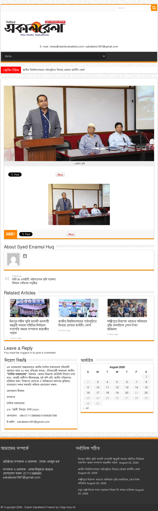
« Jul (86, 408)
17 (97, 392)
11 (107, 387)
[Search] (154, 8)
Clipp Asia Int (67, 507)
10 (97, 387)
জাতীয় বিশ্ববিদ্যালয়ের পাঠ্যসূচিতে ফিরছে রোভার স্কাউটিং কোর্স (54, 70)
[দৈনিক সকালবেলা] (79, 28)
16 (88, 392)
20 (126, 392)
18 (107, 392)
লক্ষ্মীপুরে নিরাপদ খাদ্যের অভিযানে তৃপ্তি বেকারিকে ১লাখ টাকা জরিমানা (127, 325)
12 (117, 387)
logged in (26, 352)
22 (146, 392)
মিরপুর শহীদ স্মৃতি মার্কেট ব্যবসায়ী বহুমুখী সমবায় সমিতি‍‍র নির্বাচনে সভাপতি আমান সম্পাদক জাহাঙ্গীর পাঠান (29, 327)
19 (117, 392)
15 (146, 387)
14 (136, 387)
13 (126, 387)
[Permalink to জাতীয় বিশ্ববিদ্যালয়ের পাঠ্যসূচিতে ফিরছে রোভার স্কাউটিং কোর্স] (78, 308)
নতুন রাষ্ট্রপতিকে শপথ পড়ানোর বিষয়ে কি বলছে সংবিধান (106, 490)
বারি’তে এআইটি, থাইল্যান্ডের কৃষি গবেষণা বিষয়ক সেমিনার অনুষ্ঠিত (34, 280)
